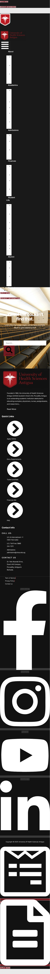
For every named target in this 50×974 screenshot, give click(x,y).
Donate (11, 290)
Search (6, 339)
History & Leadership (16, 59)
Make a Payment (15, 192)
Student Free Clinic (16, 124)
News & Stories (15, 270)
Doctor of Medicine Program (15, 94)
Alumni (11, 257)
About (10, 51)
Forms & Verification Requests (16, 280)
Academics (13, 85)
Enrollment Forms (17, 229)
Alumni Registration (16, 263)
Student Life (10, 198)
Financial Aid (16, 176)
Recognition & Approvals (17, 68)
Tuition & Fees (15, 169)
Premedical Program (17, 103)
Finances (12, 161)
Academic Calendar (16, 109)
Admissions (13, 130)
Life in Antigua (15, 251)
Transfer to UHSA (16, 144)
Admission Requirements (17, 137)
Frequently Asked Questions (17, 116)
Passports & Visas (16, 217)
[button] (5, 45)
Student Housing (16, 224)
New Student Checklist (15, 208)
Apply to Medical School (15, 154)
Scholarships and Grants (18, 183)
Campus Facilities (16, 241)
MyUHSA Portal (16, 235)
